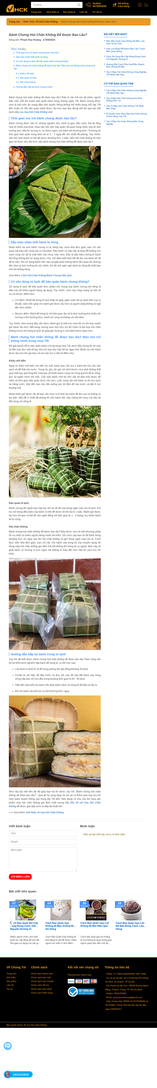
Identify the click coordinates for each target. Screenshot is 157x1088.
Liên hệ (83, 12)
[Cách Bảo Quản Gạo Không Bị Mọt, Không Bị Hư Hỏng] (61, 910)
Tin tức (96, 12)
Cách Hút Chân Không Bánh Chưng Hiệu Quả (46, 275)
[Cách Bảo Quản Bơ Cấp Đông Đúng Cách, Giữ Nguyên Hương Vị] (25, 910)
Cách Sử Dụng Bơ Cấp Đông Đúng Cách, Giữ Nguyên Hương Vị (126, 57)
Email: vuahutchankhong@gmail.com (124, 997)
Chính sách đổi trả (40, 985)
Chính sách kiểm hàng (42, 993)
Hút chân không (27, 82)
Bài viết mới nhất (115, 34)
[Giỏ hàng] (147, 5)
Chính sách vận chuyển (42, 981)
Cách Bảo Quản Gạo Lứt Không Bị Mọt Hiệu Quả (94, 924)
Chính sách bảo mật (41, 977)
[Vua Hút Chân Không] (17, 8)
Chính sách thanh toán (42, 973)
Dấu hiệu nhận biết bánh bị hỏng (32, 57)
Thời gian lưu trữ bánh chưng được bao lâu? (37, 52)
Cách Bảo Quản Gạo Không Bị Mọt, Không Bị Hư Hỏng (59, 926)
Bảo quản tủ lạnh (28, 78)
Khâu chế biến (27, 73)
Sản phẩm (68, 12)
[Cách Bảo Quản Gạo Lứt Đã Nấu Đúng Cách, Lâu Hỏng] (131, 910)
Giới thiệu (51, 12)
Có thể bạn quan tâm (118, 83)
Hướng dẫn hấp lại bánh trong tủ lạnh (34, 87)
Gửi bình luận (20, 876)
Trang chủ (36, 12)
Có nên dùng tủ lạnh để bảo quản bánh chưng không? (42, 61)
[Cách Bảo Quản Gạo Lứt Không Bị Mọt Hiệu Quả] (96, 910)
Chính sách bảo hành (41, 989)
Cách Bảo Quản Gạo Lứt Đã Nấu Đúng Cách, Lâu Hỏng (130, 926)
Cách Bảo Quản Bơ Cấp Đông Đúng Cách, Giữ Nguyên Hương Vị (24, 926)
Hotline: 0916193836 (116, 993)
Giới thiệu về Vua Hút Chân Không (45, 812)
